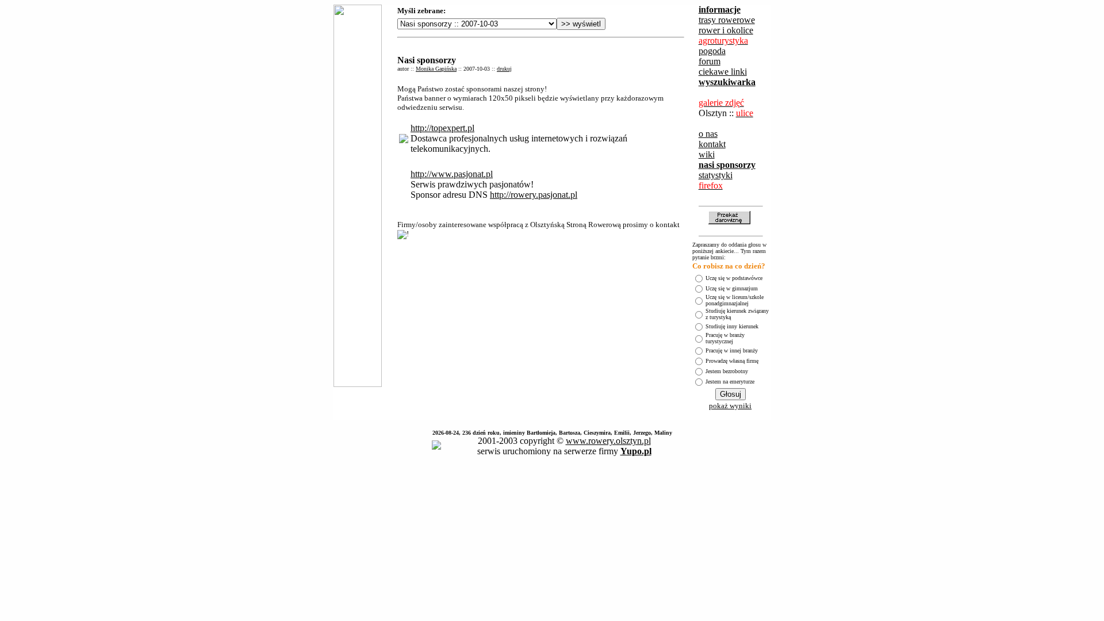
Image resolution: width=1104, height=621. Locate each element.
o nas (708, 134)
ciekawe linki (723, 71)
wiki (707, 154)
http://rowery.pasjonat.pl (533, 195)
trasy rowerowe (727, 20)
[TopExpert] (403, 140)
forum (709, 61)
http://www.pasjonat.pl (452, 174)
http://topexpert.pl (442, 128)
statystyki (716, 175)
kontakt (712, 144)
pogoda (712, 51)
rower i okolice (726, 30)
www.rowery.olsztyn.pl (608, 441)
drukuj (504, 69)
